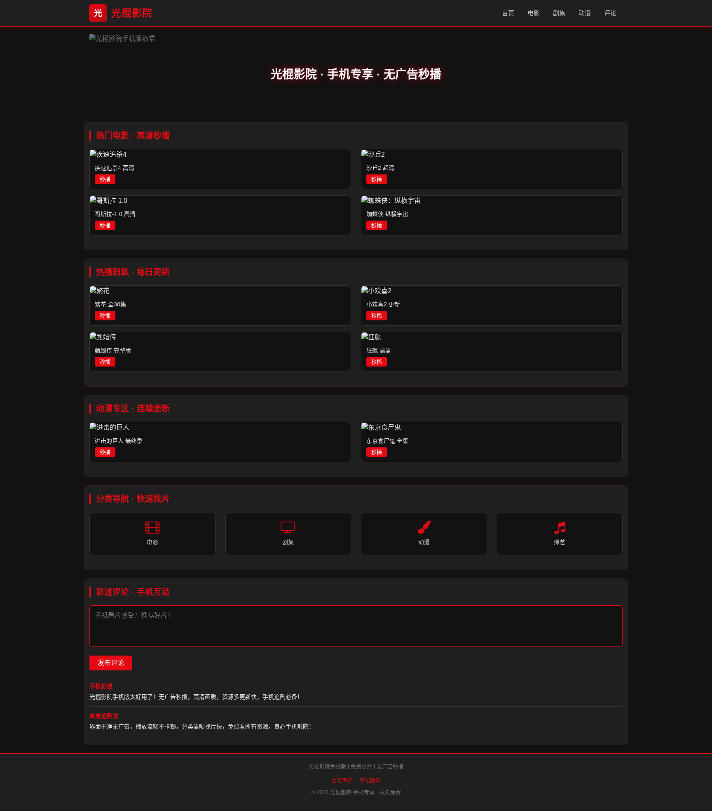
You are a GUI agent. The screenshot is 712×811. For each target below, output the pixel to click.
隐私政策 (370, 781)
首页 (508, 12)
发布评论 (111, 662)
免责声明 (342, 781)
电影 (533, 12)
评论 (610, 12)
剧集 (559, 12)
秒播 (105, 179)
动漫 (584, 12)
